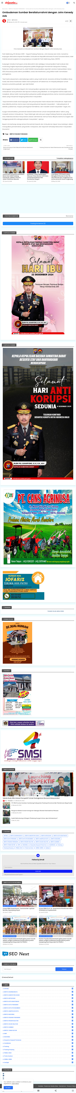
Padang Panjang (9, 848)
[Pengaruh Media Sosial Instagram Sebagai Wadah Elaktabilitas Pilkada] (6, 813)
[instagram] (3, 1077)
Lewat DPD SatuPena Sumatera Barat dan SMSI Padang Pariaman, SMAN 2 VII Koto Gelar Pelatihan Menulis (13, 177)
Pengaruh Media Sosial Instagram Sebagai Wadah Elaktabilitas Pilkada (34, 810)
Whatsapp (34, 140)
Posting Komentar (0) (38, 223)
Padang (60, 845)
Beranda (5, 9)
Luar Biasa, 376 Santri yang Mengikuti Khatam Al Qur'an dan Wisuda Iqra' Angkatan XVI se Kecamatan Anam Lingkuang (62, 177)
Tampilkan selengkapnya (65, 158)
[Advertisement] (39, 199)
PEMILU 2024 (19, 848)
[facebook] (3, 1074)
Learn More (15, 1084)
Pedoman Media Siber (51, 1086)
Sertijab (48, 848)
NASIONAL (25, 845)
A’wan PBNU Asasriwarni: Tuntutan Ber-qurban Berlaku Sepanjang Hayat (18, 909)
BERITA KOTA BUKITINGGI (60, 835)
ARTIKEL (6, 835)
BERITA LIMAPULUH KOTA (42, 839)
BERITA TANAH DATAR (9, 845)
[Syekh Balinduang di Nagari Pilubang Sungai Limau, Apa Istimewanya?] (6, 820)
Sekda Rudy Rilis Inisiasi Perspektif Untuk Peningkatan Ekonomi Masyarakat (31, 798)
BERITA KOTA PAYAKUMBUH (26, 839)
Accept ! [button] (8, 1088)
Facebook (15, 140)
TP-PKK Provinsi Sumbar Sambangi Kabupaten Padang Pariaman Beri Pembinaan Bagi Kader (41, 803)
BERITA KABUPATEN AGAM (32, 835)
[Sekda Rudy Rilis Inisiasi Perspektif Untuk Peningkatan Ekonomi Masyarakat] (38, 784)
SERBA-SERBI (39, 848)
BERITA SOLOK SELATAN (42, 842)
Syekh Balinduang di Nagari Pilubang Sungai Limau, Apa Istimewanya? (34, 818)
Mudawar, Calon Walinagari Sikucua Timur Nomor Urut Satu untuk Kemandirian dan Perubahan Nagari (37, 177)
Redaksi (40, 1086)
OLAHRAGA (52, 845)
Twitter (25, 140)
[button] (74, 3)
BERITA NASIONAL (55, 839)
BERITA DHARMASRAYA (16, 835)
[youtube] (3, 1075)
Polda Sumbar (29, 848)
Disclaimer (62, 1086)
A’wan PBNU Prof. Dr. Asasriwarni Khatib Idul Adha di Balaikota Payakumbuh (55, 909)
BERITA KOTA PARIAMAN (10, 839)
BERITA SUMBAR (55, 842)
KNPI (19, 845)
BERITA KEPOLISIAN (46, 835)
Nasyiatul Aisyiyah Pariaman (38, 845)
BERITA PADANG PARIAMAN (16, 9)
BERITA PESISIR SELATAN (26, 842)
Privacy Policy (71, 1086)
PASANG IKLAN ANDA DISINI (32, 611)
